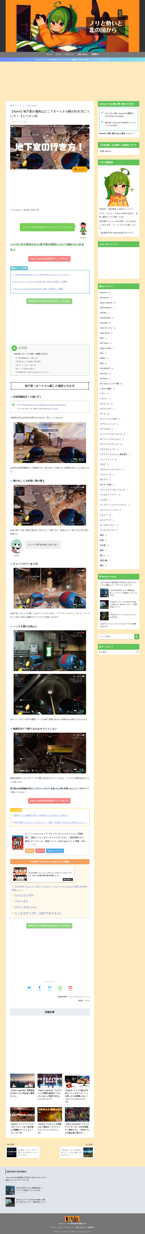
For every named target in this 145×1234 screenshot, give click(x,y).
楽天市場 (40, 851)
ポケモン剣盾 (107, 485)
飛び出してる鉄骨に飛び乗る (28, 361)
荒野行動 (105, 560)
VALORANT (106, 368)
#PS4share (25, 405)
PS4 (87, 1000)
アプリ (104, 394)
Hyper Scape (107, 348)
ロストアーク (107, 520)
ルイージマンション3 (110, 510)
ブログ (104, 464)
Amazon (29, 851)
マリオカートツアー (110, 495)
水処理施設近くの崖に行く (27, 358)
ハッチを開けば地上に (26, 369)
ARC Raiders (107, 308)
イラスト (105, 399)
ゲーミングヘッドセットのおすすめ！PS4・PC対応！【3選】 (41, 282)
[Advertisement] (72, 81)
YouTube (105, 378)
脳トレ (104, 555)
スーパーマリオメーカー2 (112, 434)
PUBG (104, 358)
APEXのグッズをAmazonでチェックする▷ (49, 301)
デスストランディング (111, 444)
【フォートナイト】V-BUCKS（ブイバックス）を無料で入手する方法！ (62, 59)
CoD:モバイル (107, 328)
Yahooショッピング (55, 851)
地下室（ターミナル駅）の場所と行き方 (30, 354)
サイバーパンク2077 (110, 419)
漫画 (103, 550)
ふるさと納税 (107, 389)
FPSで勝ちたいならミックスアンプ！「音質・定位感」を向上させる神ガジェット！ (50, 822)
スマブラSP (106, 429)
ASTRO (104, 313)
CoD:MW (105, 323)
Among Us (106, 298)
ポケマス (105, 479)
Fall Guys (105, 343)
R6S (103, 363)
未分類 (104, 545)
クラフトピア (107, 409)
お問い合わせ (82, 54)
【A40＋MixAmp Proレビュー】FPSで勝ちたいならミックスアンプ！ (42, 275)
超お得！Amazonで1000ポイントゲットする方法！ (120, 124)
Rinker (34, 844)
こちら (117, 225)
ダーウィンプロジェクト (112, 439)
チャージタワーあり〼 (26, 365)
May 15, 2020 (53, 409)
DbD (103, 338)
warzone (105, 373)
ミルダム (105, 500)
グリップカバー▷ (26, 907)
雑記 (103, 565)
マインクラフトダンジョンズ (113, 490)
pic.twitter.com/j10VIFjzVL (57, 405)
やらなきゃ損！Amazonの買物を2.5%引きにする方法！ (119, 114)
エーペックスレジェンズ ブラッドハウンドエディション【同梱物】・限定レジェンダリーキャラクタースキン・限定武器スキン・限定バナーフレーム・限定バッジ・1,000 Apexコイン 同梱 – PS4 (55, 837)
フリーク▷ (22, 901)
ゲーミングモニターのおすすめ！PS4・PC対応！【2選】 (39, 289)
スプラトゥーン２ (109, 424)
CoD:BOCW (106, 318)
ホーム (49, 54)
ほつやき (128, 209)
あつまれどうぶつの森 (111, 384)
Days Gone (106, 333)
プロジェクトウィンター (112, 469)
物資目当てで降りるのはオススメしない (32, 372)
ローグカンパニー (109, 525)
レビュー (105, 515)
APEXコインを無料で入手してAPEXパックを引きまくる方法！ (41, 815)
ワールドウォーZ (108, 530)
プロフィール (107, 475)
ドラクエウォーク (109, 449)
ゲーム (58, 54)
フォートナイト (108, 459)
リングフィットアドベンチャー (114, 505)
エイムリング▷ (24, 895)
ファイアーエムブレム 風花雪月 (115, 454)
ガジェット (69, 54)
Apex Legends (75, 997)
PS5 (103, 353)
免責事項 (95, 54)
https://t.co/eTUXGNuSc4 (38, 405)
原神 (103, 535)
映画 (103, 540)
